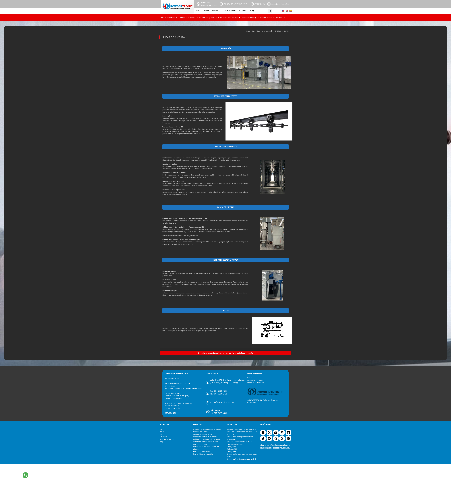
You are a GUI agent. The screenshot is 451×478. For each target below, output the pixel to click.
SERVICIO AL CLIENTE (255, 382)
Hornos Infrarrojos (172, 405)
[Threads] (282, 438)
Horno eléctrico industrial (203, 454)
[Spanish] (290, 11)
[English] (283, 11)
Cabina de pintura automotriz (205, 437)
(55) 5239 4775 (261, 3)
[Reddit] (269, 438)
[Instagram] (282, 432)
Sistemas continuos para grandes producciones (183, 388)
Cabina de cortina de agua (203, 434)
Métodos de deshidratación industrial (241, 429)
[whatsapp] (198, 4)
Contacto (243, 11)
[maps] (221, 4)
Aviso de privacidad (167, 439)
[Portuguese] (287, 11)
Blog (252, 11)
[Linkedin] (288, 432)
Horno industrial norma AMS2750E (240, 442)
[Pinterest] (288, 438)
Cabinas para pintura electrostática (207, 439)
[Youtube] (276, 432)
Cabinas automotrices (173, 398)
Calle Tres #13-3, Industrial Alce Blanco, (235, 3)
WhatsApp (205, 2)
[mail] (268, 4)
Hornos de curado (167, 17)
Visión (162, 432)
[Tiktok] (263, 438)
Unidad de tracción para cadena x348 (241, 459)
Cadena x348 (232, 449)
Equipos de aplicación (208, 17)
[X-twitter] (269, 432)
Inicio (198, 11)
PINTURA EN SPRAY (172, 393)
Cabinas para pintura (187, 17)
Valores (162, 434)
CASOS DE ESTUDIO (255, 380)
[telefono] (252, 4)
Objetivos (163, 437)
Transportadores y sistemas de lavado (256, 17)
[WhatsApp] (208, 412)
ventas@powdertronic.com (281, 4)
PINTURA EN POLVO (172, 378)
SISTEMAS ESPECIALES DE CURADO (178, 403)
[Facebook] (263, 432)
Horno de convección (201, 451)
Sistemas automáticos (229, 17)
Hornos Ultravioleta (172, 408)
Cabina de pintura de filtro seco (205, 442)
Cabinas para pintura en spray (177, 396)
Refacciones (280, 17)
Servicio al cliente (229, 11)
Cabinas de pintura (200, 432)
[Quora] (276, 438)
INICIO (249, 378)
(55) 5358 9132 (261, 5)
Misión (162, 429)
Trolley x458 (231, 451)
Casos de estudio (211, 11)
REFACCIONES (170, 413)
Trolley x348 (231, 446)
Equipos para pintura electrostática (207, 429)
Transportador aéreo (235, 444)
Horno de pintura (200, 444)
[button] (270, 11)
